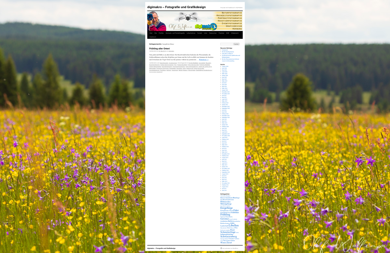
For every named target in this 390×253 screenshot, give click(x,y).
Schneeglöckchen (226, 234)
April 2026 (224, 72)
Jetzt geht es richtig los (227, 53)
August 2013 (225, 157)
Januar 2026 (225, 75)
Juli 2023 (224, 95)
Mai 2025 (224, 79)
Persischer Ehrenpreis (162, 68)
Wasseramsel (227, 240)
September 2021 (226, 117)
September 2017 (226, 134)
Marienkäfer (152, 68)
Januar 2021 (225, 124)
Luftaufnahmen (191, 33)
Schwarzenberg (228, 236)
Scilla (184, 68)
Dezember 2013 (226, 154)
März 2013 (224, 165)
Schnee (237, 232)
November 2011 (226, 183)
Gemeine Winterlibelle (226, 217)
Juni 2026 (224, 68)
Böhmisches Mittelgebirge (226, 202)
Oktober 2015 (225, 139)
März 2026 (224, 73)
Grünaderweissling (167, 66)
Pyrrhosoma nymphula (225, 230)
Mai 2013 (224, 161)
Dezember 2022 (226, 106)
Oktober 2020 (225, 126)
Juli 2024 (224, 82)
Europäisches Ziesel (226, 210)
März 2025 (224, 81)
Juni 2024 (224, 84)
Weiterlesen (203, 59)
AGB (227, 33)
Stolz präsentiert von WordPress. (230, 248)
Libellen (234, 225)
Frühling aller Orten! (159, 48)
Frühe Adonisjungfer (193, 65)
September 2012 (226, 172)
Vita (155, 33)
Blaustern (208, 63)
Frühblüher (235, 212)
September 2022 (226, 108)
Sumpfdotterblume (154, 70)
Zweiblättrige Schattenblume (204, 70)
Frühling (225, 214)
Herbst (230, 221)
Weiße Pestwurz (183, 70)
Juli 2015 (224, 141)
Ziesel (229, 242)
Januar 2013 (225, 166)
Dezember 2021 (226, 115)
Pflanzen (232, 228)
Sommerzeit (225, 50)
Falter (236, 210)
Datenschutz (213, 33)
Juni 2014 (224, 150)
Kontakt (199, 33)
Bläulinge (236, 197)
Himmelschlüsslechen (179, 66)
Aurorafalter (202, 63)
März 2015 (224, 144)
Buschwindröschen (154, 65)
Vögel (221, 240)
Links (205, 33)
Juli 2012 (224, 176)
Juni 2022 (224, 112)
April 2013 (224, 163)
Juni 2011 (224, 190)
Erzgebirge (226, 208)
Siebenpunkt (189, 68)
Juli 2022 (224, 110)
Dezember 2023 (226, 92)
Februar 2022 (225, 113)
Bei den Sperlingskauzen (228, 51)
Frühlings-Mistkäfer (204, 65)
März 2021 (224, 123)
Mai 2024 (224, 86)
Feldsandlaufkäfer (182, 65)
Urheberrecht (235, 33)
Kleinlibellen (236, 221)
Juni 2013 (224, 159)
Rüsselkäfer (172, 68)
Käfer (232, 223)
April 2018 (224, 132)
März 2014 (224, 152)
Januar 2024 (225, 90)
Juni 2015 (224, 143)
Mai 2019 (224, 130)
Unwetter (231, 239)
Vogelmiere (175, 70)
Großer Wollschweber (155, 66)
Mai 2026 (224, 70)
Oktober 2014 (225, 146)
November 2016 (226, 135)
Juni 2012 (224, 177)
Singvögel (222, 238)
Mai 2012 (224, 179)
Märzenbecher (223, 228)
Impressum (153, 37)
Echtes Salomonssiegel (166, 65)
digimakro (171, 51)
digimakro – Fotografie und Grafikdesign (176, 7)
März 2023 (224, 101)
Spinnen (226, 238)
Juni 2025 (224, 77)
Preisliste (221, 33)
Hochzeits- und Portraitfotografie (175, 33)
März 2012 (224, 181)
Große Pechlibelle (233, 219)
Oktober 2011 (225, 185)
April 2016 (224, 137)
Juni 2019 (224, 128)
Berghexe (228, 196)
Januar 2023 (225, 104)
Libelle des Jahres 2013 (205, 66)
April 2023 (224, 99)
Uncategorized (173, 63)
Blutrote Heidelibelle (226, 198)
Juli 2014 (224, 148)
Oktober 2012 (225, 170)
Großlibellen (224, 221)
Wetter (233, 240)
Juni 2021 (224, 119)
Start (151, 33)
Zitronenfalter (191, 70)
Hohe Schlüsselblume (192, 66)
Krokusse (227, 223)
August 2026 (225, 66)
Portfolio (161, 33)
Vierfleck (236, 239)
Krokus (222, 223)
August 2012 (225, 174)
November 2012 (226, 168)
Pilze (236, 228)
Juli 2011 (224, 188)
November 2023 (226, 93)
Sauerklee (179, 68)
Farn (175, 65)
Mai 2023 (224, 97)
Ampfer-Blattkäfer (193, 63)
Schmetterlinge (227, 232)
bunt (221, 200)
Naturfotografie (164, 63)
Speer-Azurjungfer (199, 68)
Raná (232, 229)
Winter (223, 242)
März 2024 (224, 88)
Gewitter (224, 218)
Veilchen (168, 70)
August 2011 (225, 186)
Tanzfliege (163, 70)
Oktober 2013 (225, 155)
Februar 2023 (225, 103)
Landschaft (224, 226)
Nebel (228, 228)
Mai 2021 (224, 121)
